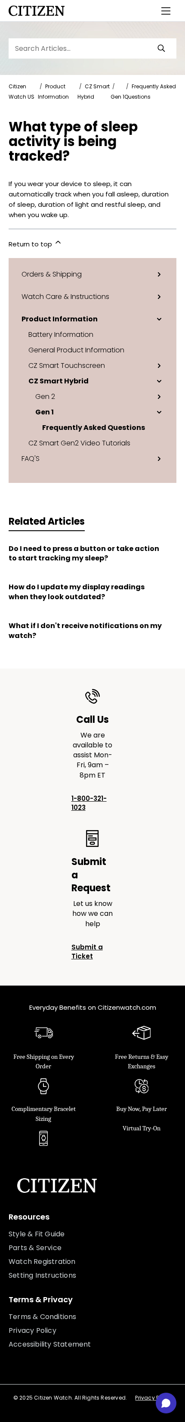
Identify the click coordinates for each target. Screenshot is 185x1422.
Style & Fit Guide (37, 1234)
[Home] (37, 11)
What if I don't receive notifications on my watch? (85, 630)
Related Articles (47, 521)
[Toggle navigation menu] (166, 11)
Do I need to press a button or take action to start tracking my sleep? (84, 553)
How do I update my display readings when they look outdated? (77, 591)
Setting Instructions (42, 1275)
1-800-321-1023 (89, 803)
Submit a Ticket (87, 952)
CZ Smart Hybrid (58, 381)
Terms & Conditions (43, 1317)
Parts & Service (35, 1248)
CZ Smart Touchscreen (66, 365)
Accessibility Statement (50, 1344)
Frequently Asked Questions (93, 427)
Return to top (31, 244)
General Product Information (76, 350)
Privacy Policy (32, 1330)
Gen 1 (117, 96)
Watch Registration (42, 1261)
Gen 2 (45, 396)
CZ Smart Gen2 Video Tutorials (79, 443)
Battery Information (60, 334)
